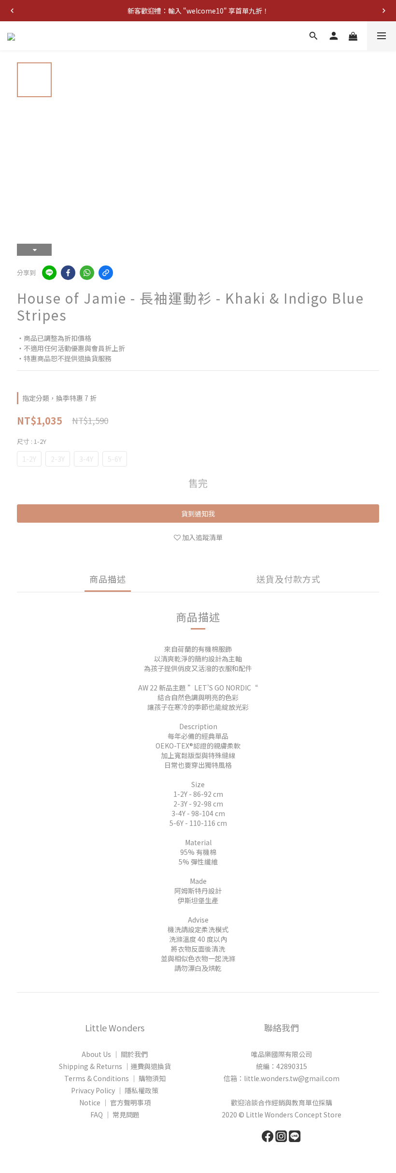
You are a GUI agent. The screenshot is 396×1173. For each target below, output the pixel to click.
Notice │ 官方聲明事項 (115, 1102)
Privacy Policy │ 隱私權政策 (114, 1090)
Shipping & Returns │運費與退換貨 (115, 1066)
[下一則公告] (384, 10)
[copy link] (106, 272)
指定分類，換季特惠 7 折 (59, 398)
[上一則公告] (12, 10)
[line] (49, 272)
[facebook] (68, 272)
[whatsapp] (87, 272)
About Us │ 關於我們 (115, 1054)
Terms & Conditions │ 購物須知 (115, 1078)
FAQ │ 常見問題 (115, 1114)
